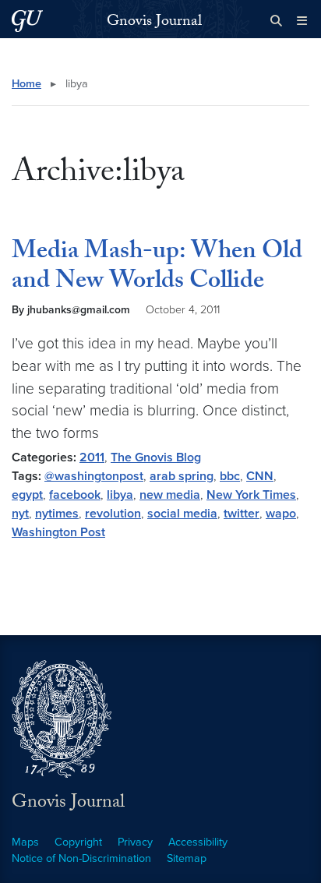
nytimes (57, 513)
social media (182, 513)
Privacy (135, 842)
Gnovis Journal (154, 22)
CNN (259, 476)
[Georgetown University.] (27, 20)
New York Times (251, 495)
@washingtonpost (93, 476)
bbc (230, 476)
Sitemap (186, 858)
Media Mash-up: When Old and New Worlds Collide (157, 268)
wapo (281, 513)
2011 (91, 457)
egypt (27, 495)
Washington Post (58, 532)
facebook (75, 495)
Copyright (78, 842)
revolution (113, 513)
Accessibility (198, 842)
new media (169, 495)
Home (26, 83)
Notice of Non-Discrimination (81, 858)
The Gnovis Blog (156, 457)
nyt (20, 513)
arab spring (181, 476)
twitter (241, 513)
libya (120, 495)
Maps (25, 842)
